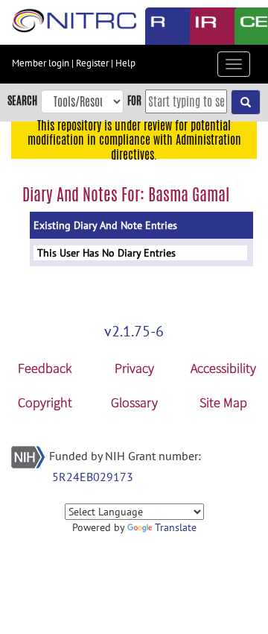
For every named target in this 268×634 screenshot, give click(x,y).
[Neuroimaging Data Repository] (201, 26)
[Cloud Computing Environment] (245, 26)
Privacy (134, 368)
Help (125, 63)
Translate (176, 527)
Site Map (223, 402)
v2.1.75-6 (134, 331)
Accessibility (223, 368)
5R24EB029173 (92, 476)
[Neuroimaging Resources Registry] (156, 26)
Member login (40, 63)
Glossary (134, 402)
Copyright (45, 402)
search (22, 100)
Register (92, 63)
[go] (246, 102)
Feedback (44, 368)
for (134, 100)
